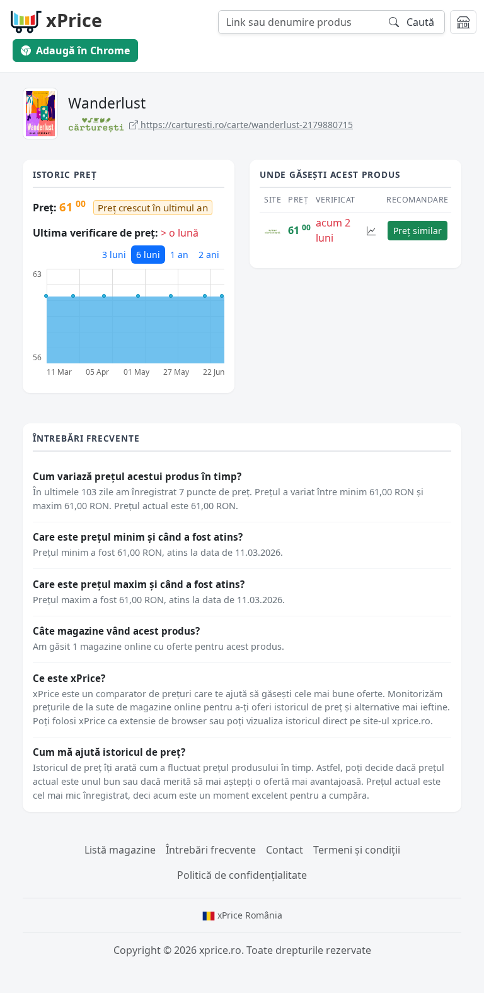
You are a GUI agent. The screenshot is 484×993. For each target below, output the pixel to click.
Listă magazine (120, 850)
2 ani (209, 255)
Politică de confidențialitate (242, 875)
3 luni (114, 255)
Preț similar (417, 231)
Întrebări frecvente (211, 850)
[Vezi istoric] (371, 230)
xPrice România (248, 915)
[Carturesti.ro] (272, 230)
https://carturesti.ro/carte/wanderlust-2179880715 (245, 125)
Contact (284, 850)
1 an (179, 255)
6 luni (148, 255)
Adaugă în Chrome (83, 50)
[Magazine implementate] (463, 22)
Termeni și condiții (356, 850)
